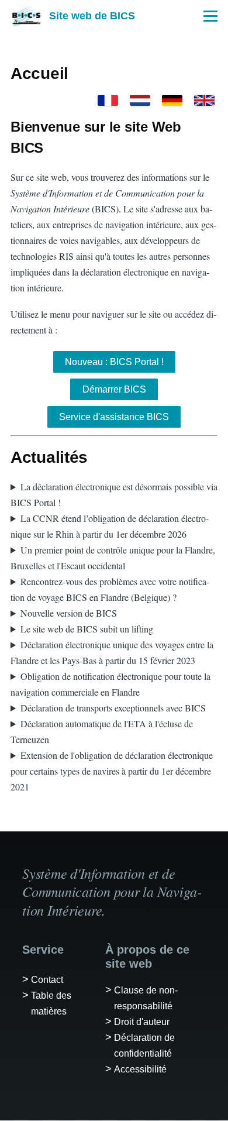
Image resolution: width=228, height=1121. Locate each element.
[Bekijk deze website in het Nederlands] (140, 100)
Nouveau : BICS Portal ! (114, 362)
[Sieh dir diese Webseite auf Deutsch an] (172, 100)
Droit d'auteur (142, 1022)
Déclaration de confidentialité (144, 1045)
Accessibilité (140, 1069)
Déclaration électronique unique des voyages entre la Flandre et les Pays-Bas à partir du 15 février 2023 (112, 652)
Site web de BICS (92, 16)
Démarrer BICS (114, 389)
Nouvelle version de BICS (68, 613)
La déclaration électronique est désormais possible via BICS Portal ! (114, 494)
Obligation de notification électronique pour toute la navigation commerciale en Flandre (110, 684)
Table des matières (51, 1003)
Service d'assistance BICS (114, 417)
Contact (47, 980)
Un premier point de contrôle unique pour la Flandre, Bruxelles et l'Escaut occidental (113, 558)
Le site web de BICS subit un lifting (86, 629)
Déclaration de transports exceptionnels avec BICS (113, 708)
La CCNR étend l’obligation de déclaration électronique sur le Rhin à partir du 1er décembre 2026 (110, 526)
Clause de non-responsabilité (146, 998)
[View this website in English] (204, 100)
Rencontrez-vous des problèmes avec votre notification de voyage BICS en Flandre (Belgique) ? (110, 589)
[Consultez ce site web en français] (108, 100)
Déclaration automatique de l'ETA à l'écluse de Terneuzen (102, 731)
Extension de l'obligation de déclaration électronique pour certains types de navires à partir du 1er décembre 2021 (112, 771)
